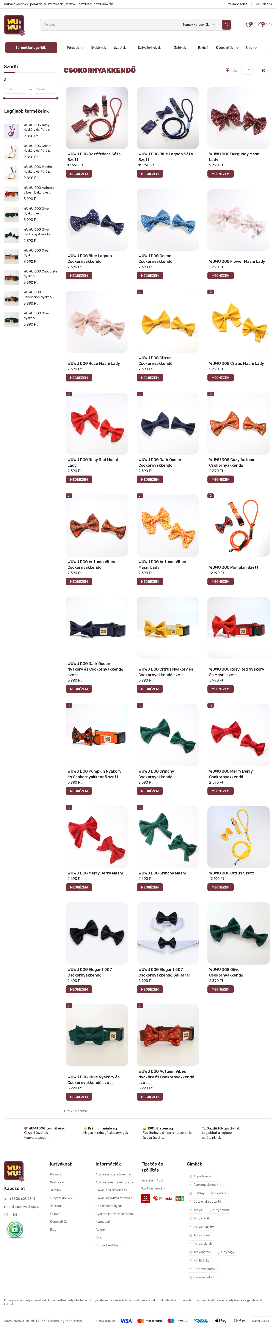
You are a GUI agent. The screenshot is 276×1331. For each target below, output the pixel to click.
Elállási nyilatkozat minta (114, 1198)
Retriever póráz (204, 1269)
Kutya (198, 1210)
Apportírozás (203, 1176)
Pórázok (73, 48)
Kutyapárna (202, 1252)
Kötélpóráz (201, 1260)
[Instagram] (15, 1214)
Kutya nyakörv (204, 1227)
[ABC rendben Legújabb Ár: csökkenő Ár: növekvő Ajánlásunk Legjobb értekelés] (246, 70)
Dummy (199, 1193)
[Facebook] (6, 1214)
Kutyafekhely (203, 1244)
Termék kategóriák (31, 48)
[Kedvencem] (124, 89)
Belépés (266, 4)
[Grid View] (227, 70)
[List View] (235, 70)
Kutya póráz (202, 1235)
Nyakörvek (98, 48)
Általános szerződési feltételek (115, 1174)
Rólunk (100, 1230)
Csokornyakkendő (206, 1185)
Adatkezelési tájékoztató (114, 1182)
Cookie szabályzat (109, 1206)
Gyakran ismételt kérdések (115, 1214)
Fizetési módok (152, 1180)
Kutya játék (202, 1218)
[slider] (4, 98)
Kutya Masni (221, 1210)
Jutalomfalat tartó (207, 1201)
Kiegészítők (224, 48)
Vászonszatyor (204, 1277)
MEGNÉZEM (79, 174)
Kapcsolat (239, 4)
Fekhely (220, 1193)
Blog (249, 48)
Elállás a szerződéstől (111, 1190)
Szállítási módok (153, 1188)
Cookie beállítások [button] (109, 1245)
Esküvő (203, 48)
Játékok (180, 48)
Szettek (120, 48)
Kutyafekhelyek (149, 48)
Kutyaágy (227, 1252)
